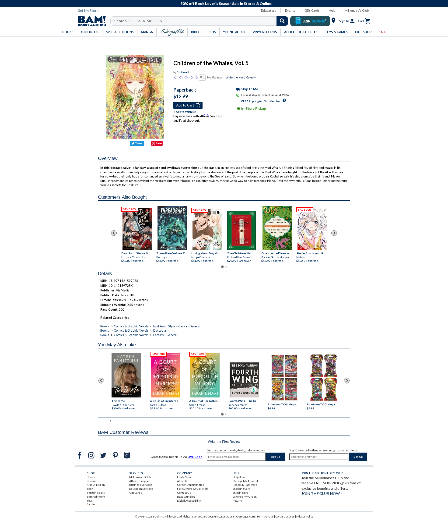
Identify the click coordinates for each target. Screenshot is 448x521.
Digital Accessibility (189, 500)
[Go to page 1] (222, 267)
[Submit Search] (282, 21)
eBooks (91, 481)
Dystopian (160, 330)
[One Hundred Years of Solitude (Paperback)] (277, 228)
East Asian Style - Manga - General (176, 326)
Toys (90, 500)
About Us (183, 481)
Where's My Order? (245, 496)
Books (104, 326)
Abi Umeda (183, 72)
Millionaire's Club (357, 10)
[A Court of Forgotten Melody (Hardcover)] (205, 375)
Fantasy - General (165, 335)
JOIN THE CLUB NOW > (322, 493)
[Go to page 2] (226, 267)
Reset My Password (245, 484)
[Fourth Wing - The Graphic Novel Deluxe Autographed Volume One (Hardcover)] (244, 379)
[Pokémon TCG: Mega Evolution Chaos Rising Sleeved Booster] (284, 377)
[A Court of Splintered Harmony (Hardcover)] (165, 375)
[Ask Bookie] (310, 21)
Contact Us (184, 492)
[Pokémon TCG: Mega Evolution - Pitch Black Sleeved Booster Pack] (323, 377)
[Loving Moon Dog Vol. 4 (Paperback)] (207, 229)
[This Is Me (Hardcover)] (125, 375)
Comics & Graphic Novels (131, 326)
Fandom (92, 504)
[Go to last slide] (114, 233)
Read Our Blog (186, 496)
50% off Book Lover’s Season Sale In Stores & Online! (227, 3)
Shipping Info (240, 492)
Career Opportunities (190, 484)
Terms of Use (265, 516)
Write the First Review (241, 77)
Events (290, 10)
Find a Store (184, 477)
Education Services (141, 488)
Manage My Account (245, 481)
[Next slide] (334, 233)
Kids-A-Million (96, 484)
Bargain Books (96, 492)
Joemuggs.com (245, 516)
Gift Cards (312, 10)
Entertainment (96, 496)
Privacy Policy (304, 516)
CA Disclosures (284, 516)
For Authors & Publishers (193, 488)
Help (332, 10)
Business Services (140, 484)
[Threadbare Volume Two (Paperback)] (172, 228)
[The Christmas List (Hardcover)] (241, 230)
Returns (238, 500)
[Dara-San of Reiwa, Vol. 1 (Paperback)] (137, 229)
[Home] (91, 21)
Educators (268, 10)
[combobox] (202, 21)
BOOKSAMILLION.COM (218, 516)
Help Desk (239, 477)
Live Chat (195, 457)
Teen (90, 488)
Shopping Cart (241, 488)
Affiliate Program (139, 481)
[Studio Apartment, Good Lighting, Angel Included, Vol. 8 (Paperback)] (312, 229)
